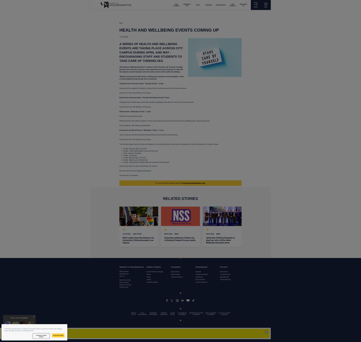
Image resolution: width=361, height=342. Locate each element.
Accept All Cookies (58, 335)
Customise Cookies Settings (41, 336)
